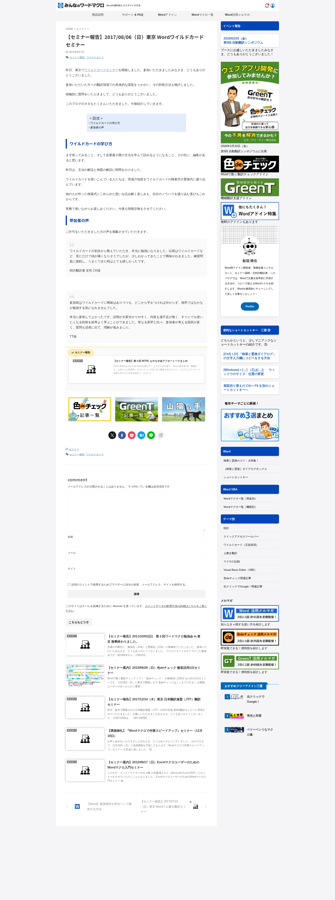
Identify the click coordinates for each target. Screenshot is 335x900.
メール (72, 552)
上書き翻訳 (230, 553)
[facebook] (122, 435)
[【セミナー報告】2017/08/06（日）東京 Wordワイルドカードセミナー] (141, 435)
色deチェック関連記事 (237, 578)
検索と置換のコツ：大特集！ (241, 460)
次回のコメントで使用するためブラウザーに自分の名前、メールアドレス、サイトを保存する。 (129, 584)
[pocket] (132, 435)
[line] (151, 435)
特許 (226, 528)
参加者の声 (97, 127)
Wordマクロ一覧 (202, 14)
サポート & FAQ (132, 14)
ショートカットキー (236, 477)
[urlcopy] (161, 435)
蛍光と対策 (254, 715)
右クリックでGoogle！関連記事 (243, 586)
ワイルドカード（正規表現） (241, 545)
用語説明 (98, 14)
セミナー (74, 449)
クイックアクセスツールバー (241, 536)
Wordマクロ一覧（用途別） (240, 498)
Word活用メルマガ (237, 14)
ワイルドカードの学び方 (105, 123)
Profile (250, 306)
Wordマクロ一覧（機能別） (240, 507)
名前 (70, 536)
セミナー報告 (77, 57)
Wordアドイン (167, 14)
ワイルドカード (95, 57)
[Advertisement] (253, 773)
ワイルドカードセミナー (101, 70)
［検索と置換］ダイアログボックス (245, 469)
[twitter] (112, 435)
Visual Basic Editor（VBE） (240, 570)
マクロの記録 (232, 561)
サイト (72, 568)
